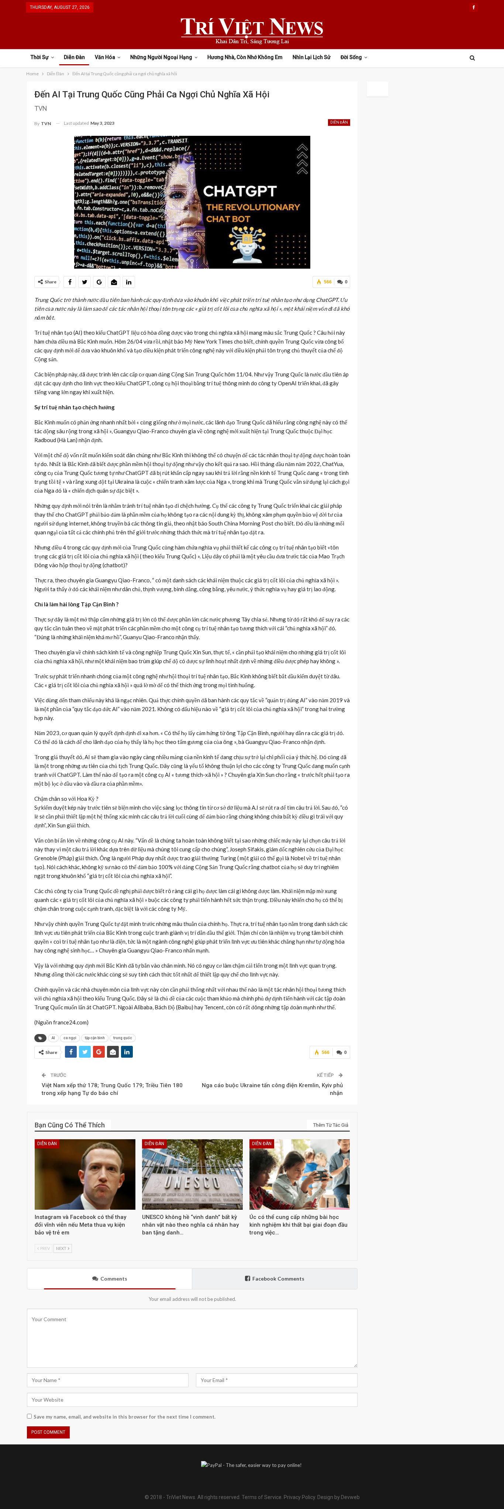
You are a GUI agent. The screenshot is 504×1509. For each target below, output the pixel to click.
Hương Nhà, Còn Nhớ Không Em (245, 57)
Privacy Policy (299, 1497)
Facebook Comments (278, 1278)
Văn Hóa (105, 57)
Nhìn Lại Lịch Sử (312, 57)
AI (53, 1038)
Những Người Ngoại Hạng (161, 57)
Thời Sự (40, 57)
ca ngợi (69, 1038)
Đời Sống (351, 57)
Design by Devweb (338, 1497)
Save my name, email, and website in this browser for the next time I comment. (124, 1417)
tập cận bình (95, 1038)
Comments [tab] (113, 1278)
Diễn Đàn (74, 57)
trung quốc (122, 1038)
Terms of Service (262, 1497)
